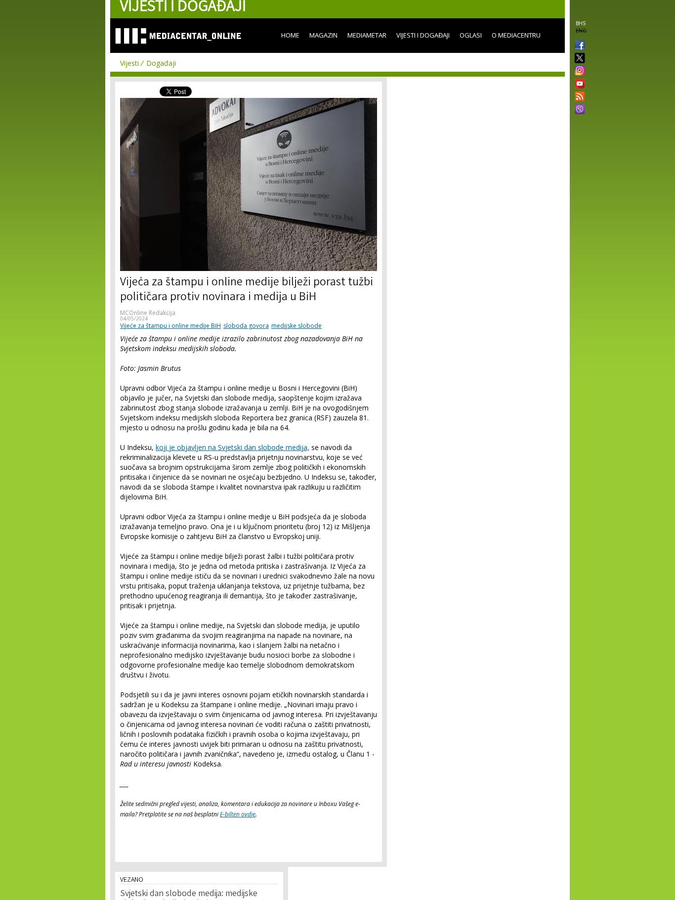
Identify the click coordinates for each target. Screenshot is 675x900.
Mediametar (366, 35)
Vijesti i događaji (423, 35)
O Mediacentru (516, 35)
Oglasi (471, 35)
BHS (581, 23)
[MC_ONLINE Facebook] (578, 46)
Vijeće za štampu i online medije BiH (170, 325)
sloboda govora (246, 325)
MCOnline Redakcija (147, 313)
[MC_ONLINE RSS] (578, 97)
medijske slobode (296, 325)
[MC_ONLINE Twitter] (578, 58)
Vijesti (129, 63)
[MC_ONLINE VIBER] (578, 110)
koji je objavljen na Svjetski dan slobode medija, (232, 447)
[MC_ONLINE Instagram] (578, 71)
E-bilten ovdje (237, 814)
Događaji (161, 63)
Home (290, 35)
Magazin (323, 35)
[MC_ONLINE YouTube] (578, 84)
